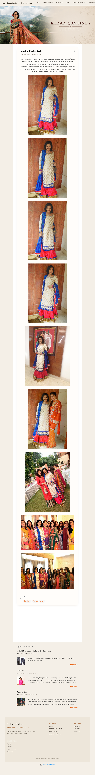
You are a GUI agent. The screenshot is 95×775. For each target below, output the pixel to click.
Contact (9, 746)
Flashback (20, 670)
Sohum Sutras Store (55, 729)
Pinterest (77, 731)
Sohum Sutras (26, 2)
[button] (74, 51)
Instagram (77, 726)
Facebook (77, 729)
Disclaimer (10, 752)
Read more (74, 665)
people (42, 601)
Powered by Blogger (48, 764)
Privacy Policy (11, 749)
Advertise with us (79, 2)
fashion (35, 601)
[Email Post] (24, 597)
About (9, 744)
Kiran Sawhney (13, 2)
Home (37, 2)
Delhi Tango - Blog (62, 2)
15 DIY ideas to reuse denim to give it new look (34, 651)
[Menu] (4, 3)
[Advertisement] (47, 625)
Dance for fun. (22, 692)
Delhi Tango (53, 731)
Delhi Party (27, 601)
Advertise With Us (55, 734)
